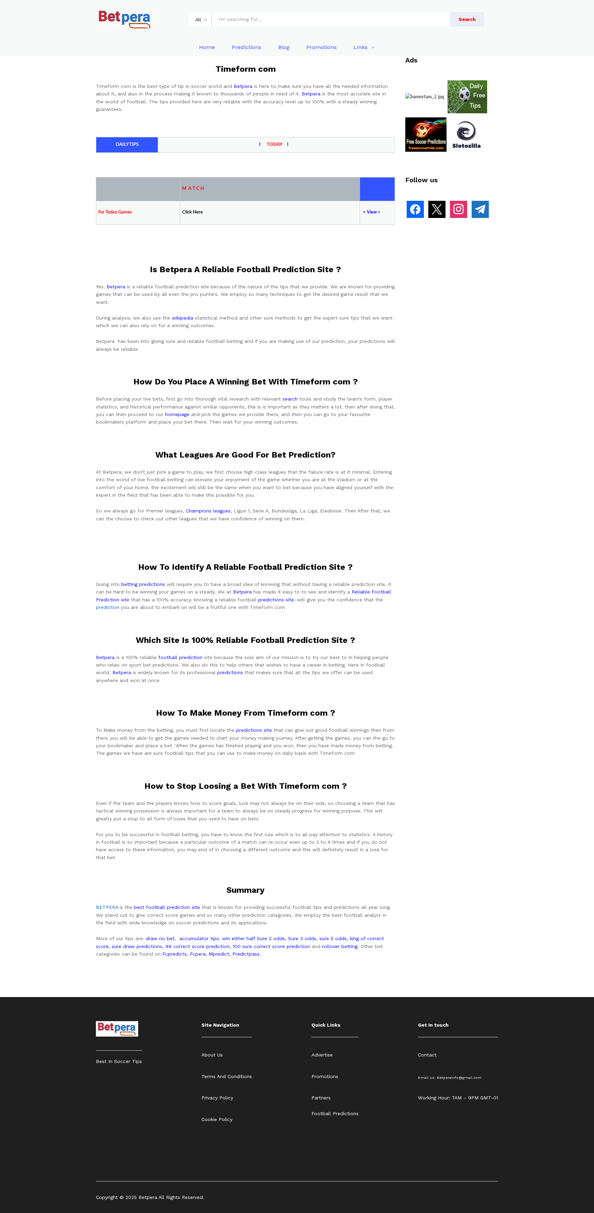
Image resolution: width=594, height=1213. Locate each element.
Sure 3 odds (302, 938)
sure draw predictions (137, 946)
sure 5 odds (333, 938)
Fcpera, (199, 954)
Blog (283, 47)
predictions (230, 672)
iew (373, 212)
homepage (177, 414)
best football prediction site (167, 907)
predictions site (276, 599)
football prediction (180, 657)
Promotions (321, 47)
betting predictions (143, 584)
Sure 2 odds (271, 938)
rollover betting (340, 946)
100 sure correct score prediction (271, 946)
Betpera (243, 86)
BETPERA (107, 907)
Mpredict (219, 954)
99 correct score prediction (197, 946)
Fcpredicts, (175, 954)
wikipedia (182, 318)
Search (467, 19)
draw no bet (160, 938)
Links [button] (360, 47)
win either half (238, 938)
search (290, 399)
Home (207, 47)
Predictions (246, 47)
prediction (107, 607)
